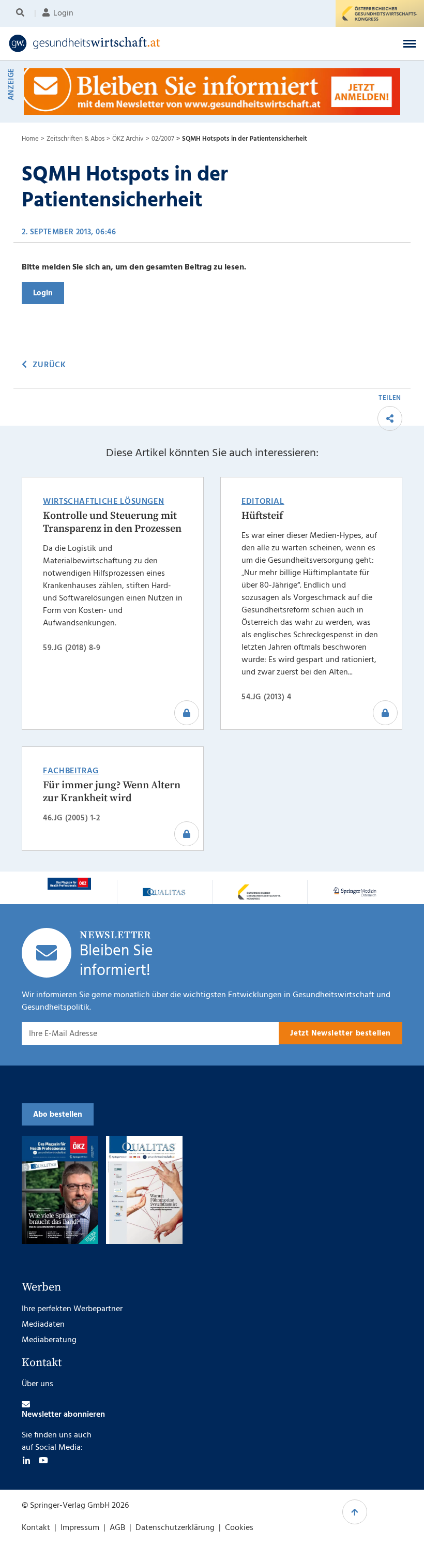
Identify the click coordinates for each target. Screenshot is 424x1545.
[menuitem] (22, 13)
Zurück (49, 365)
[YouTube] (43, 1460)
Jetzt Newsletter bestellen (340, 1033)
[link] (167, 43)
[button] (409, 43)
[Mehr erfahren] (69, 884)
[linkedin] (26, 1460)
